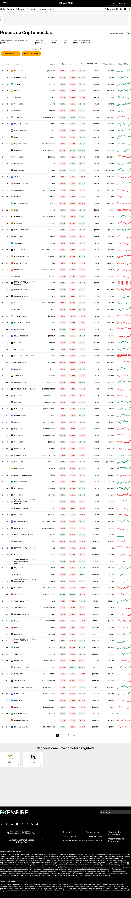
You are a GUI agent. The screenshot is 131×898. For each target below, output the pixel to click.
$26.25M (111, 608)
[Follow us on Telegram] (129, 9)
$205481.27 (109, 170)
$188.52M (110, 362)
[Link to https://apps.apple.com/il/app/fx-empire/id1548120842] (13, 833)
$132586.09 (109, 714)
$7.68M (111, 422)
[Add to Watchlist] (2, 71)
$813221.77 (110, 462)
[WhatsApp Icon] (32, 824)
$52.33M (111, 680)
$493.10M (110, 157)
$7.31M (111, 303)
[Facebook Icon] (6, 824)
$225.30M (110, 263)
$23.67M (111, 541)
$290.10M (110, 429)
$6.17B (112, 111)
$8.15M (111, 727)
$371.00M (110, 309)
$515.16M (110, 276)
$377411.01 (110, 356)
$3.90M (111, 654)
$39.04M (111, 614)
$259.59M (110, 236)
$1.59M (111, 442)
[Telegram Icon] (27, 824)
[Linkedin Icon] (11, 824)
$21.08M (111, 342)
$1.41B (111, 223)
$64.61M (111, 634)
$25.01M (111, 694)
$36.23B (111, 71)
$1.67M (111, 329)
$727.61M (111, 144)
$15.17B (111, 77)
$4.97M (111, 588)
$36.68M (111, 435)
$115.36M (110, 395)
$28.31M (111, 402)
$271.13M (111, 369)
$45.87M (111, 150)
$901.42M (110, 667)
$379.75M (110, 190)
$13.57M (111, 555)
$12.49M (111, 621)
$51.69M (111, 230)
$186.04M (110, 488)
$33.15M (111, 475)
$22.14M (111, 601)
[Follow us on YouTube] (125, 9)
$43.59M (110, 720)
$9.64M (111, 482)
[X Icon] (1, 824)
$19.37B (111, 104)
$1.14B (112, 137)
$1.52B (111, 130)
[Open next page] (73, 735)
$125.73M (110, 183)
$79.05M (111, 270)
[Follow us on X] (117, 9)
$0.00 (112, 296)
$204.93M (110, 349)
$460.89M (110, 336)
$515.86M (110, 117)
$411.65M (110, 177)
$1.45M (111, 574)
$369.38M (110, 210)
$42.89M (111, 627)
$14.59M (111, 647)
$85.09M (110, 250)
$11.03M (111, 674)
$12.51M (111, 515)
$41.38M (111, 415)
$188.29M (110, 203)
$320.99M (110, 316)
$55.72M (111, 389)
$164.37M (110, 289)
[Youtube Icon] (16, 824)
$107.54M (110, 449)
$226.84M (110, 687)
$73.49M (111, 568)
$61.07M (111, 521)
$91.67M (111, 700)
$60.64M (111, 495)
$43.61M (111, 508)
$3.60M (111, 707)
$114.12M (111, 164)
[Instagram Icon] (22, 824)
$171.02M (111, 455)
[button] (5, 3)
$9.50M (111, 661)
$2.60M (111, 468)
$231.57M (110, 382)
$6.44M (111, 528)
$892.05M (110, 91)
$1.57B (111, 409)
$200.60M (110, 323)
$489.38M (110, 124)
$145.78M (110, 197)
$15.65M (111, 217)
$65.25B (111, 84)
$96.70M (111, 376)
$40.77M (111, 243)
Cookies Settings (93, 836)
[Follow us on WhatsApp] (121, 9)
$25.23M (111, 594)
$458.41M (110, 256)
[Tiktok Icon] (37, 824)
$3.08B (111, 97)
